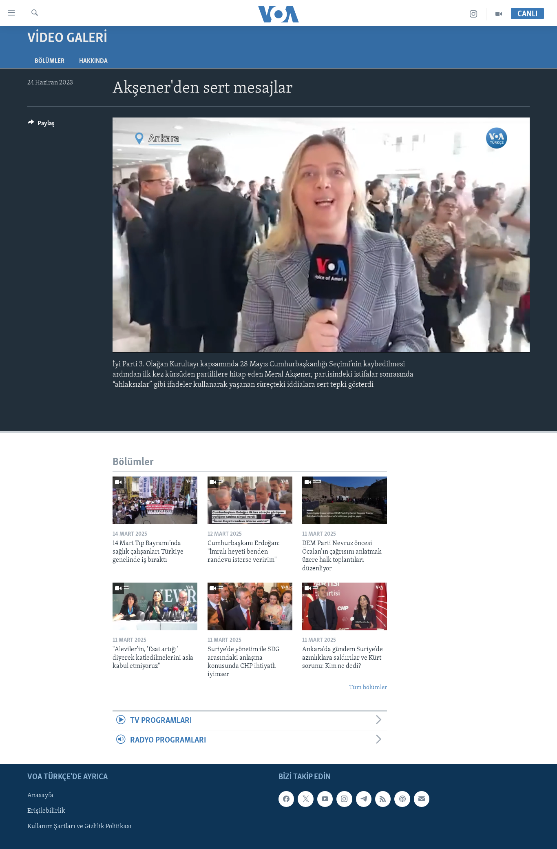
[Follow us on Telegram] (363, 799)
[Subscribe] (421, 799)
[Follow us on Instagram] (344, 799)
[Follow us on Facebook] (286, 799)
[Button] (41, 125)
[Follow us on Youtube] (325, 799)
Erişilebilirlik (46, 811)
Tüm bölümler (368, 688)
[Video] (498, 14)
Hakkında (93, 61)
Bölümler (49, 61)
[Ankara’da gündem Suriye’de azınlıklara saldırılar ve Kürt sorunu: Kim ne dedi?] (344, 606)
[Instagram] (473, 14)
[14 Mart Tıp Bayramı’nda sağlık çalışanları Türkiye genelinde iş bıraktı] (155, 500)
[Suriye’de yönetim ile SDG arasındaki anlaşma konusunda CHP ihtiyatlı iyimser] (250, 606)
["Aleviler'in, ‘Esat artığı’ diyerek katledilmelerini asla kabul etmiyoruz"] (155, 606)
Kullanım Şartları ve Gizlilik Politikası (79, 826)
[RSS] (383, 799)
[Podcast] (402, 799)
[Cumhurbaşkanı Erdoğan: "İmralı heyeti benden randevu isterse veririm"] (250, 500)
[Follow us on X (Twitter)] (305, 799)
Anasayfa (40, 795)
